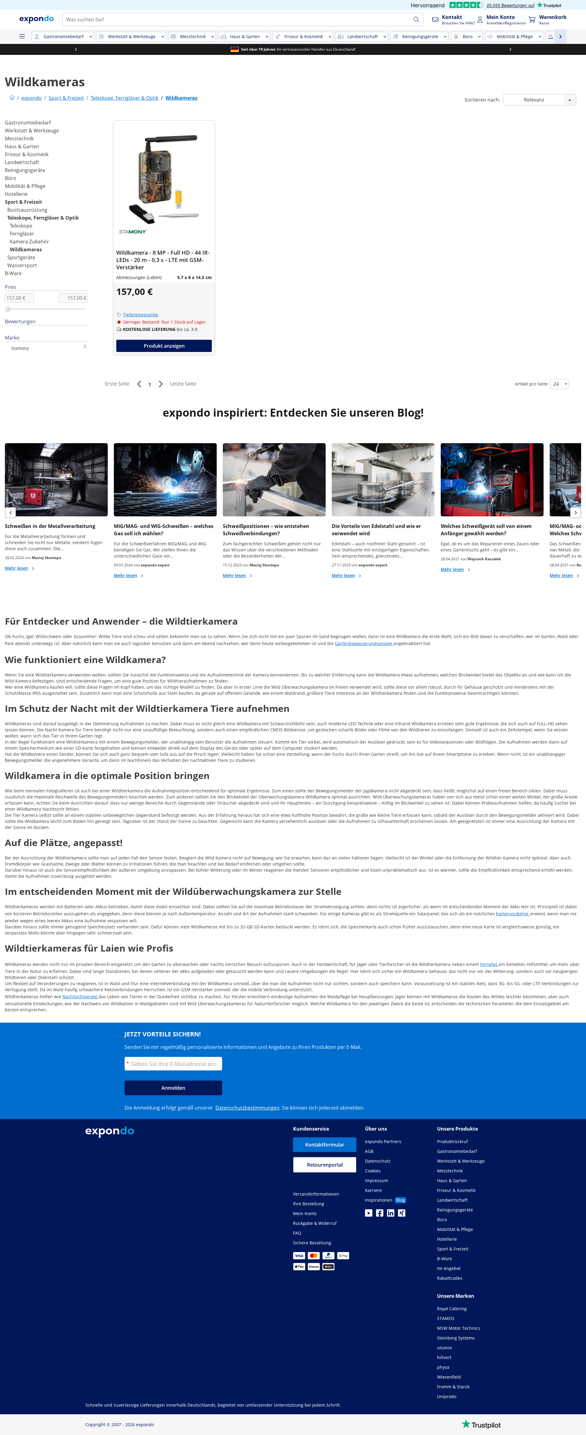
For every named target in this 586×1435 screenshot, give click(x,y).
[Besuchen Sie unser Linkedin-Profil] (390, 1214)
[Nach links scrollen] (75, 49)
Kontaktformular (324, 1144)
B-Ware (13, 273)
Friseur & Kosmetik (27, 154)
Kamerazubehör (513, 914)
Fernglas (489, 964)
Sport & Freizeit (23, 202)
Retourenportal (325, 1164)
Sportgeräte (21, 257)
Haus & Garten (22, 146)
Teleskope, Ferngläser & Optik (43, 217)
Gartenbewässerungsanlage (364, 643)
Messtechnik (19, 138)
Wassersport (22, 265)
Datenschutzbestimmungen (247, 1107)
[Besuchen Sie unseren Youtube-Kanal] (368, 1214)
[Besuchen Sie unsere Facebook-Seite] (379, 1214)
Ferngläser (22, 233)
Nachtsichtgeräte (80, 996)
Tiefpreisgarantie (140, 314)
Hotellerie (16, 194)
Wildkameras (26, 249)
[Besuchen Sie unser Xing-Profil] (401, 1214)
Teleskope (21, 225)
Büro (10, 178)
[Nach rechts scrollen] (510, 49)
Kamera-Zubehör (29, 241)
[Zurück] (138, 383)
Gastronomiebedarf (28, 122)
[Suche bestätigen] (416, 19)
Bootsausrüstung (27, 209)
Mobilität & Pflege (25, 186)
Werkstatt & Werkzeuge (32, 130)
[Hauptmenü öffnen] (22, 36)
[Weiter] (160, 383)
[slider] (7, 309)
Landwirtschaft (22, 162)
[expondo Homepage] (12, 98)
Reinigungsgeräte (25, 170)
